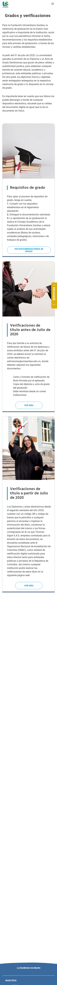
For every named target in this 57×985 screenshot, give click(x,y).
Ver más (28, 405)
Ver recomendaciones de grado (28, 250)
